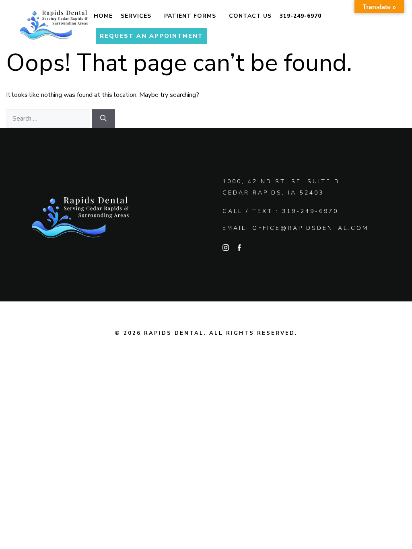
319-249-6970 (300, 16)
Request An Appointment (151, 36)
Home (103, 16)
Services (136, 16)
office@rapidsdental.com (310, 228)
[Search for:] (49, 118)
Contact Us (250, 16)
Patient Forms (190, 16)
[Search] (103, 118)
